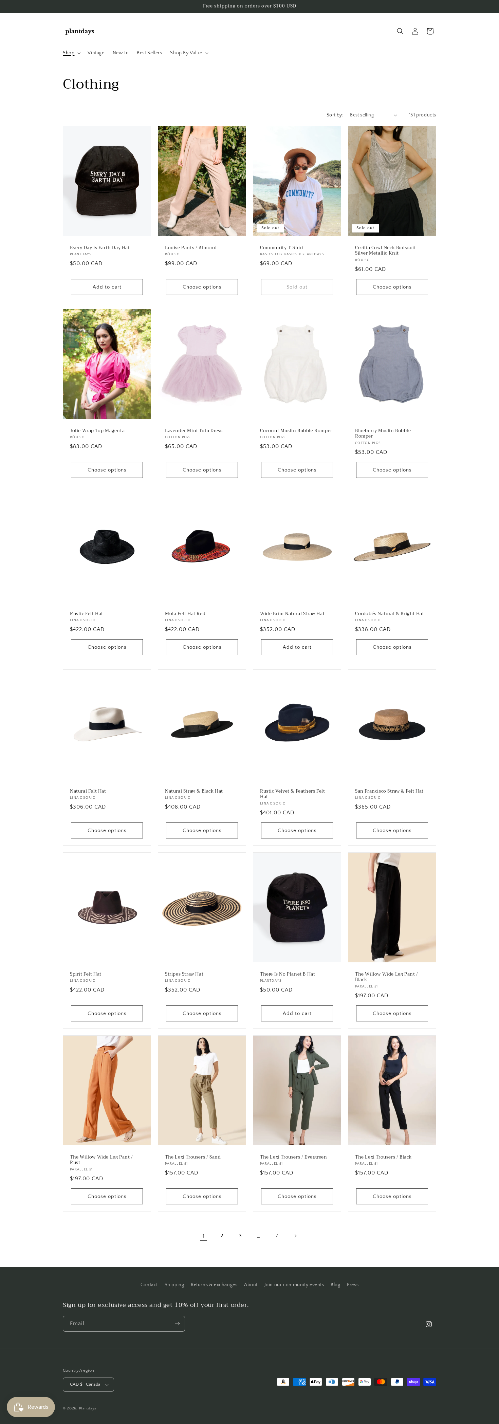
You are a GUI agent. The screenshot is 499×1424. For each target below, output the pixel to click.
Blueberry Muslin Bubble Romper (383, 433)
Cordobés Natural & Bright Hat (389, 614)
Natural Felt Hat (88, 791)
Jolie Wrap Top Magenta (97, 430)
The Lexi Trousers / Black (383, 1157)
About (251, 1285)
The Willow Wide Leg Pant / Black (386, 977)
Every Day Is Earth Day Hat (100, 248)
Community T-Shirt (282, 248)
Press (352, 1285)
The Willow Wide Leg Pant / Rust (101, 1160)
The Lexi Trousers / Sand (193, 1157)
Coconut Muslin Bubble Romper (296, 430)
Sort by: (335, 115)
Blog (335, 1285)
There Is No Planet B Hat (287, 974)
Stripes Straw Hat (184, 974)
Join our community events (294, 1285)
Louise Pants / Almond (191, 248)
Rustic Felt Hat (86, 614)
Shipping (174, 1285)
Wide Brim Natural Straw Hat (292, 614)
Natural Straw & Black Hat (194, 791)
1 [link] (204, 1236)
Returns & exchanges (214, 1285)
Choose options (202, 287)
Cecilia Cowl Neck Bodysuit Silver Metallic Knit (385, 250)
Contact (149, 1285)
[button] (71, 53)
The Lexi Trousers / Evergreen (293, 1157)
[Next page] (295, 1235)
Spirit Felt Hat (85, 974)
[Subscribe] (177, 1324)
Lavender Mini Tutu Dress (193, 430)
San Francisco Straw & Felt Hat (389, 791)
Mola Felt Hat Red (185, 614)
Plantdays (87, 1408)
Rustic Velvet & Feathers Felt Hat (292, 794)
